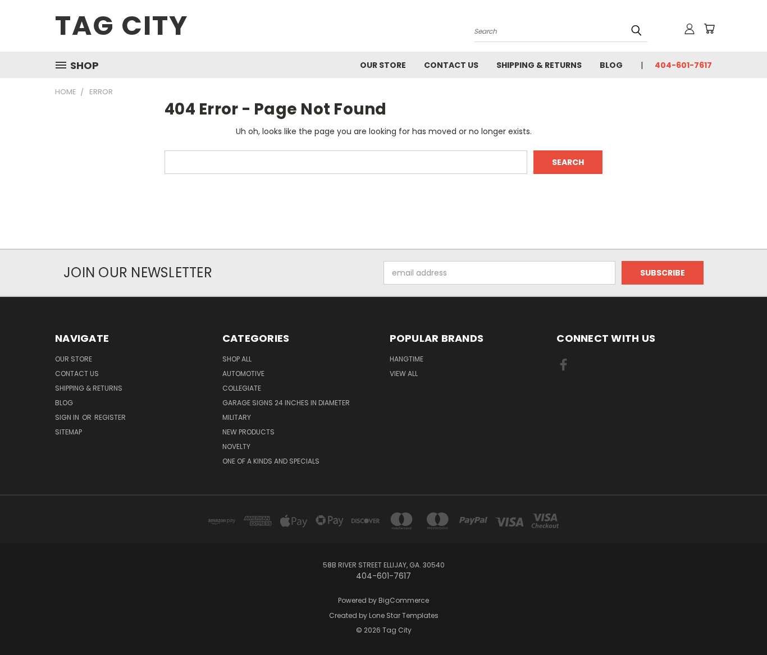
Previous (737, 620)
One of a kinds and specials (270, 461)
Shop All (237, 359)
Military (236, 417)
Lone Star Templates (404, 615)
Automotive (243, 373)
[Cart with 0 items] (709, 28)
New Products (248, 432)
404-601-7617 (683, 65)
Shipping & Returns (539, 65)
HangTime (406, 359)
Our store (383, 65)
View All (404, 373)
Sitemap (68, 432)
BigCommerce (403, 600)
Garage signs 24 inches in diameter (286, 402)
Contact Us (451, 65)
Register (110, 417)
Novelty (236, 446)
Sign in (68, 417)
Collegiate (241, 388)
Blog (611, 65)
